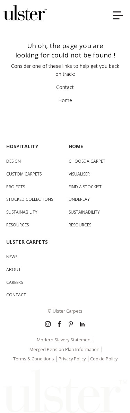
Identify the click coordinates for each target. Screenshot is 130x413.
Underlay (79, 199)
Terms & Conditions (33, 359)
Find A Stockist (85, 187)
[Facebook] (59, 324)
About (13, 269)
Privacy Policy (72, 359)
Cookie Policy (104, 359)
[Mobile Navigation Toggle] (120, 16)
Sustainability (21, 212)
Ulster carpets (27, 242)
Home (65, 100)
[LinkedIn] (82, 324)
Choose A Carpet (87, 161)
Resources (17, 225)
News (11, 257)
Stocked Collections (29, 199)
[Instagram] (48, 324)
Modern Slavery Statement (64, 339)
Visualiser (79, 174)
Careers (14, 282)
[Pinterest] (71, 324)
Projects (15, 187)
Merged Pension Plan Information (64, 349)
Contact (65, 87)
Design (13, 161)
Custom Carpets (24, 174)
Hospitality (22, 146)
